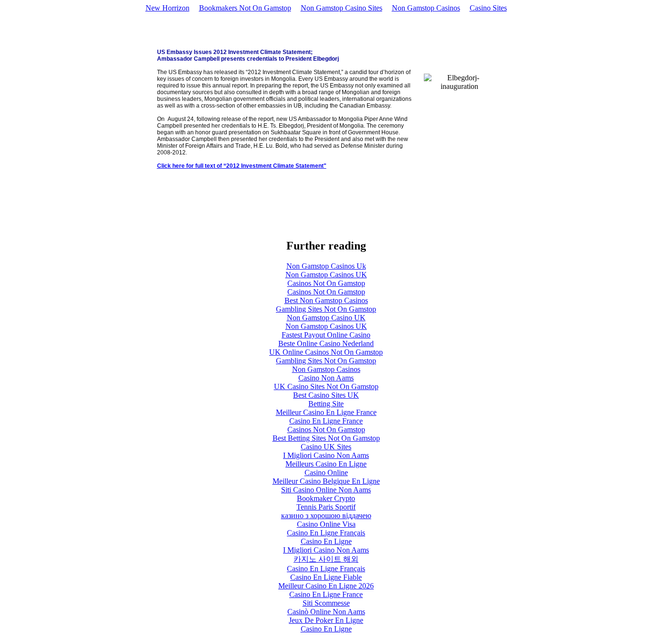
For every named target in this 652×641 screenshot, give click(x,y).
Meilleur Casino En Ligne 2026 (326, 586)
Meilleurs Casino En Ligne (326, 464)
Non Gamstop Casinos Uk (326, 266)
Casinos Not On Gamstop (326, 283)
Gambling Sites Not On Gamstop (326, 309)
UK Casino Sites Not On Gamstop (326, 386)
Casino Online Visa (326, 524)
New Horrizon (167, 8)
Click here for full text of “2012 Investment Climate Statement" (241, 166)
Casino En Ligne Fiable (326, 577)
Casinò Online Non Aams (326, 612)
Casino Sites (488, 8)
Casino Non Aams (326, 378)
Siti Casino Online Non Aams (326, 490)
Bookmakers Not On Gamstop (245, 8)
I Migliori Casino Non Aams (326, 455)
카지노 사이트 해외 (326, 559)
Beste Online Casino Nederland (326, 343)
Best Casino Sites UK (326, 395)
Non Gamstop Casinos (426, 8)
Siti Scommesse (326, 603)
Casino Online (326, 472)
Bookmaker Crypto (326, 498)
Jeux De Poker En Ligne (326, 620)
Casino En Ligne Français (326, 533)
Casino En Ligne (326, 541)
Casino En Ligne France (326, 421)
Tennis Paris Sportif (326, 507)
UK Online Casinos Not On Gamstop (326, 352)
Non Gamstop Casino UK (326, 318)
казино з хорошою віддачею (326, 515)
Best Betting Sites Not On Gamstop (326, 438)
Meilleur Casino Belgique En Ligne (326, 481)
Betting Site (326, 404)
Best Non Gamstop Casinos (326, 300)
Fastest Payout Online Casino (326, 335)
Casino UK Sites (326, 447)
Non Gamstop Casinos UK (326, 275)
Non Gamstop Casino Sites (341, 8)
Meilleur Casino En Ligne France (326, 412)
